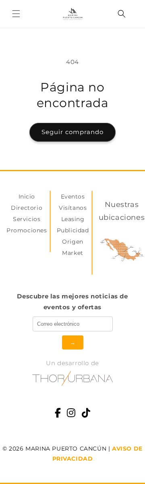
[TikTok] (86, 414)
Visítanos (73, 207)
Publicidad (73, 230)
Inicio (27, 196)
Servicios (26, 219)
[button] (16, 14)
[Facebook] (58, 414)
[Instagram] (71, 414)
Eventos (73, 196)
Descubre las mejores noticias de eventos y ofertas (72, 301)
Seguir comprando (72, 132)
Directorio (26, 207)
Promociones (26, 230)
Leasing (73, 219)
